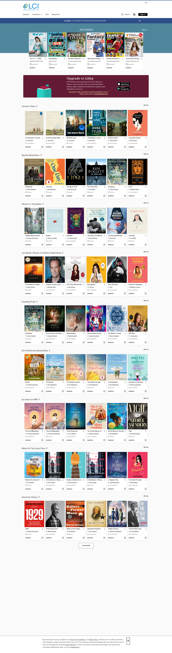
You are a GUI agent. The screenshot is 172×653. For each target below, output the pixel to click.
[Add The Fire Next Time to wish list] (145, 538)
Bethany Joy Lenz (135, 287)
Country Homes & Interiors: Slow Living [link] (75, 59)
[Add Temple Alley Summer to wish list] (42, 245)
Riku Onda (113, 238)
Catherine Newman (32, 385)
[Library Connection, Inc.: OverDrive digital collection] (31, 7)
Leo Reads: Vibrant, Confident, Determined (42, 253)
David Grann (71, 531)
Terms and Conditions (77, 640)
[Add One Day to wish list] (63, 196)
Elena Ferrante (93, 238)
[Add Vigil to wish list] (145, 440)
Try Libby (67, 21)
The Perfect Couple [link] (73, 382)
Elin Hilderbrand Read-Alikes (35, 350)
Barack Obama (52, 531)
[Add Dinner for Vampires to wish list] (145, 293)
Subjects (26, 14)
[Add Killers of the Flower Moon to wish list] (83, 538)
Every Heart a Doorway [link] (54, 333)
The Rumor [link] (49, 382)
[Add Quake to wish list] (63, 245)
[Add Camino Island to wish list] (125, 147)
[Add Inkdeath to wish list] (83, 245)
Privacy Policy (93, 640)
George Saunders (135, 433)
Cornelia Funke (72, 238)
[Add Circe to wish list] (145, 196)
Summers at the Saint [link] (136, 382)
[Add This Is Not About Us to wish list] (104, 440)
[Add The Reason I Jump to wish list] (125, 342)
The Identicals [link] (113, 382)
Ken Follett (92, 189)
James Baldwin (134, 531)
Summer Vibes (29, 106)
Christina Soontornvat (33, 433)
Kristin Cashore (114, 189)
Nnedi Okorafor (72, 336)
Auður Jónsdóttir (52, 238)
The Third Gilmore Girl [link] (74, 285)
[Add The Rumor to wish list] (63, 391)
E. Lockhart (71, 140)
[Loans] (134, 15)
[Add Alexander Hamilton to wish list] (104, 538)
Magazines (56, 14)
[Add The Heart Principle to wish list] (145, 489)
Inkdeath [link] (70, 236)
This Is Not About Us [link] (94, 431)
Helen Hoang (134, 482)
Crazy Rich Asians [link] (135, 138)
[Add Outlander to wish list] (42, 196)
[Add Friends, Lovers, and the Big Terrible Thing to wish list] (63, 293)
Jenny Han (30, 140)
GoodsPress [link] (53, 59)
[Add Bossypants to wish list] (104, 293)
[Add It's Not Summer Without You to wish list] (63, 147)
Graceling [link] (111, 187)
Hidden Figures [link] (113, 529)
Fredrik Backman (114, 482)
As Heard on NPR (30, 399)
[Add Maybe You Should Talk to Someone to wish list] (42, 489)
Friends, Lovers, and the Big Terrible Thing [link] (54, 285)
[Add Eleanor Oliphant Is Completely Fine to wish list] (83, 489)
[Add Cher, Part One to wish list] (125, 293)
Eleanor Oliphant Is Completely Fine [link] (75, 480)
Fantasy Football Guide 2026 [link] (114, 59)
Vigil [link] (130, 431)
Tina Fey (91, 287)
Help (146, 2)
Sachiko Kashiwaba (32, 238)
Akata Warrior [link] (71, 333)
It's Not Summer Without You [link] (54, 138)
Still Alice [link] (132, 333)
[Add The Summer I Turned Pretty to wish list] (42, 147)
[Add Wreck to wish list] (42, 391)
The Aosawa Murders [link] (115, 236)
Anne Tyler (92, 140)
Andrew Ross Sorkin (32, 531)
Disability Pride (29, 302)
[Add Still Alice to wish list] (145, 342)
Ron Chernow (93, 531)
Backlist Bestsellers (31, 155)
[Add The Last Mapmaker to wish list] (42, 440)
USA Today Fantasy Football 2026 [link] (94, 59)
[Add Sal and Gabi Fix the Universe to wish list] (104, 342)
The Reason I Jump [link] (114, 333)
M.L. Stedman (72, 433)
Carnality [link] (132, 236)
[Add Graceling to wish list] (125, 196)
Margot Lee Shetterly (115, 531)
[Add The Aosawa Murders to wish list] (125, 245)
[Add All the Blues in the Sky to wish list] (125, 440)
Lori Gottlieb (30, 482)
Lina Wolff (133, 238)
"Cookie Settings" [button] (70, 645)
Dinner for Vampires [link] (135, 285)
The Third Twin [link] (92, 187)
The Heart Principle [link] (135, 480)
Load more (86, 545)
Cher (111, 287)
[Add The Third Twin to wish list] (104, 196)
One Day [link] (49, 187)
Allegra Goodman (94, 433)
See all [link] (144, 30)
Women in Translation (32, 204)
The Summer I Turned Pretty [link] (33, 138)
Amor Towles (51, 482)
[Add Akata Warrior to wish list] (83, 342)
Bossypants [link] (91, 285)
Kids (47, 14)
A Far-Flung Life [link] (72, 431)
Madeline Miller (134, 189)
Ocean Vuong (31, 287)
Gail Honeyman (72, 482)
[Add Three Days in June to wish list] (104, 147)
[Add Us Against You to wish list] (125, 489)
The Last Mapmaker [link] (32, 431)
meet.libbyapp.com (101, 94)
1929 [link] (27, 529)
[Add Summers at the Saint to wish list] (145, 391)
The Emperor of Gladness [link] (33, 285)
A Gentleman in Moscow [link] (54, 480)
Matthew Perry (52, 287)
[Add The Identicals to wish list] (125, 391)
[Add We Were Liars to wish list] (83, 147)
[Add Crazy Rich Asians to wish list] (145, 147)
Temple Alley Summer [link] (32, 236)
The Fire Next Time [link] (135, 529)
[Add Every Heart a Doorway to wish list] (63, 342)
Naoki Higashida (114, 336)
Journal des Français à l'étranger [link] (133, 59)
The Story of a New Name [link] (95, 236)
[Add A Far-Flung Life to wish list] (83, 440)
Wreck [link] (27, 382)
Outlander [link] (28, 187)
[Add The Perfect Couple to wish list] (83, 391)
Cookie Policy (74, 647)
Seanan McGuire (52, 336)
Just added (86, 29)
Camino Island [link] (113, 138)
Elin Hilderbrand (52, 385)
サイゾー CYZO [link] (35, 59)
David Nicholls (52, 189)
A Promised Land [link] (52, 529)
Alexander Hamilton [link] (94, 529)
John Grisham (113, 140)
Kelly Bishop (71, 287)
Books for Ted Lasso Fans (34, 448)
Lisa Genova (133, 336)
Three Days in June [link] (93, 138)
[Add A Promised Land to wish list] (63, 538)
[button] (125, 15)
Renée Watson (114, 433)
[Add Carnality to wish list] (145, 245)
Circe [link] (130, 187)
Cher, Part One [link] (113, 285)
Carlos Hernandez (94, 336)
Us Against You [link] (113, 480)
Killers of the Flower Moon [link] (75, 529)
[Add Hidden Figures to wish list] (125, 538)
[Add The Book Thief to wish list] (83, 196)
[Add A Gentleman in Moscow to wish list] (63, 489)
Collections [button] (36, 14)
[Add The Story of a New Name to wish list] (104, 245)
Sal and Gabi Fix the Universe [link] (95, 333)
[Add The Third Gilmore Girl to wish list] (83, 293)
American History (30, 497)
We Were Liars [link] (71, 138)
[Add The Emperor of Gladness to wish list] (42, 293)
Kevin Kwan (133, 140)
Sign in (143, 14)
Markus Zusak (72, 189)
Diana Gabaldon (31, 189)
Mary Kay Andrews (135, 385)
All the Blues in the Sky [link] (116, 431)
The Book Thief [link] (72, 187)
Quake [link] (48, 236)
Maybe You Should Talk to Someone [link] (33, 480)
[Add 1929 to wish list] (42, 538)
